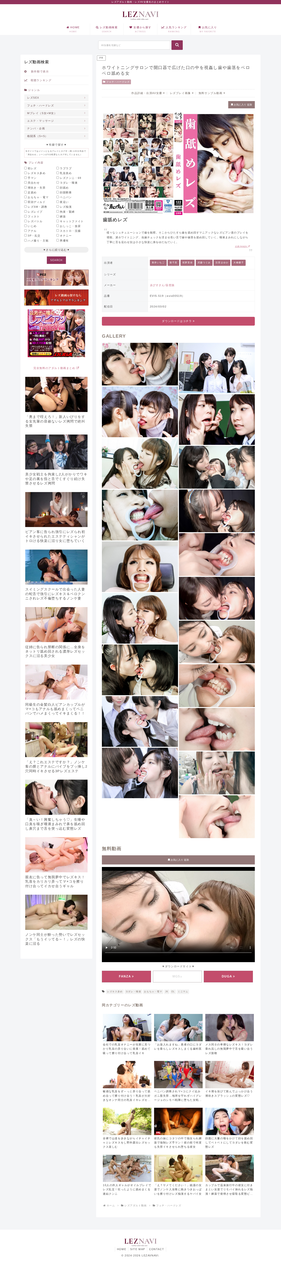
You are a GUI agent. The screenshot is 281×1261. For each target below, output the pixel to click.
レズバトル (35, 221)
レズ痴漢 (66, 206)
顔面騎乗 (66, 192)
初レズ (32, 168)
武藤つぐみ (204, 262)
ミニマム (183, 991)
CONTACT (156, 1249)
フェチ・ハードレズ (118, 81)
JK (166, 991)
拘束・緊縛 (67, 211)
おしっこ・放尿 (70, 226)
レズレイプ (35, 211)
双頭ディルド (37, 202)
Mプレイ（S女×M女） (42, 113)
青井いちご (158, 262)
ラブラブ (66, 168)
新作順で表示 (38, 71)
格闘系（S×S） (37, 136)
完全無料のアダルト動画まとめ (54, 368)
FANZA (125, 976)
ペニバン (66, 197)
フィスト (34, 216)
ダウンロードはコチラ (177, 321)
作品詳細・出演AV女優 (147, 93)
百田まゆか (221, 262)
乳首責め (66, 173)
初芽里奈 (187, 262)
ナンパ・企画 (36, 128)
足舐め (32, 192)
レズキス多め (115, 991)
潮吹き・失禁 (37, 187)
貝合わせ (34, 182)
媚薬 (63, 216)
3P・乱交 (34, 235)
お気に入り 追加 (242, 104)
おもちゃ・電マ (153, 991)
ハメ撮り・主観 (38, 240)
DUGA (227, 976)
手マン (32, 177)
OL (173, 991)
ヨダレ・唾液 (133, 991)
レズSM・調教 (37, 206)
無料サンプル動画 (211, 93)
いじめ (32, 226)
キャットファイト (72, 221)
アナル (32, 230)
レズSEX (33, 97)
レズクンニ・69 (70, 177)
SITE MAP (137, 1249)
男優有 (64, 240)
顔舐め (64, 187)
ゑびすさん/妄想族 (162, 285)
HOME (121, 1249)
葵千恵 (173, 262)
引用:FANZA (241, 246)
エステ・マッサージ (40, 120)
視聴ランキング (39, 80)
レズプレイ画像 (181, 93)
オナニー (66, 235)
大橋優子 (238, 262)
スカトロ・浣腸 (70, 230)
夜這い (64, 202)
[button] (177, 45)
